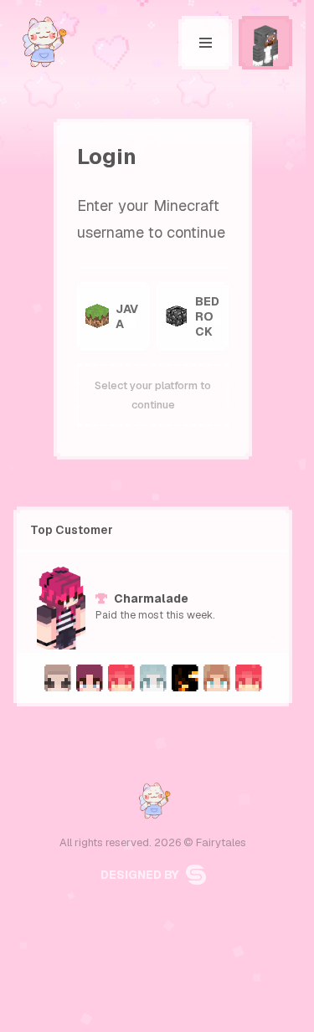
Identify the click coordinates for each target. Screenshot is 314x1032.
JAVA (127, 316)
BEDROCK (207, 316)
